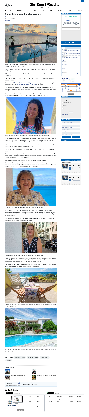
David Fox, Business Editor (12, 16)
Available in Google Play (57, 392)
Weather (38, 401)
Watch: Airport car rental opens (18, 375)
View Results (65, 114)
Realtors (9, 360)
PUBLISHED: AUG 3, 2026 (66, 162)
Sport (28, 10)
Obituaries (59, 10)
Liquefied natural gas (67, 102)
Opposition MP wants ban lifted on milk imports (70, 50)
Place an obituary (76, 137)
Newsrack (39, 406)
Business (19, 10)
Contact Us (51, 399)
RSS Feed (79, 399)
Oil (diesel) (65, 105)
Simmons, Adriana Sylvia (66, 129)
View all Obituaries (66, 137)
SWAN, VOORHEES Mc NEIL (67, 132)
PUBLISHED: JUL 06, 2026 (66, 174)
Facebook (71, 396)
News (11, 10)
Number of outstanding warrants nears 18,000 (70, 57)
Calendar (39, 404)
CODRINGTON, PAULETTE (67, 122)
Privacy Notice (59, 399)
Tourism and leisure (20, 357)
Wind (64, 108)
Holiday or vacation (33, 357)
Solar (64, 107)
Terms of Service (41, 387)
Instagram (71, 401)
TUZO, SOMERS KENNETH (67, 134)
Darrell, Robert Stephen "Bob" (67, 123)
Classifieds (69, 10)
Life (35, 10)
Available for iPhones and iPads (17, 392)
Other (64, 110)
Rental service (44, 357)
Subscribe (80, 10)
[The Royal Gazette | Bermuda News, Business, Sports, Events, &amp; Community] (44, 5)
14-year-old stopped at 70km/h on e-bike (69, 60)
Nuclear (64, 104)
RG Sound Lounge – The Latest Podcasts (71, 160)
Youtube (79, 396)
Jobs (51, 10)
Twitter (70, 399)
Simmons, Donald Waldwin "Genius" (68, 131)
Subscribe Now (7, 7)
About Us (50, 396)
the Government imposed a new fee (26, 84)
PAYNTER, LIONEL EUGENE (67, 125)
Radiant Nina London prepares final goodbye (70, 71)
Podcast (79, 401)
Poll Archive (65, 116)
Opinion (43, 10)
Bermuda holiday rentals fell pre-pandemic (26, 83)
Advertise (50, 404)
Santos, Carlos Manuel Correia (67, 127)
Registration (59, 396)
